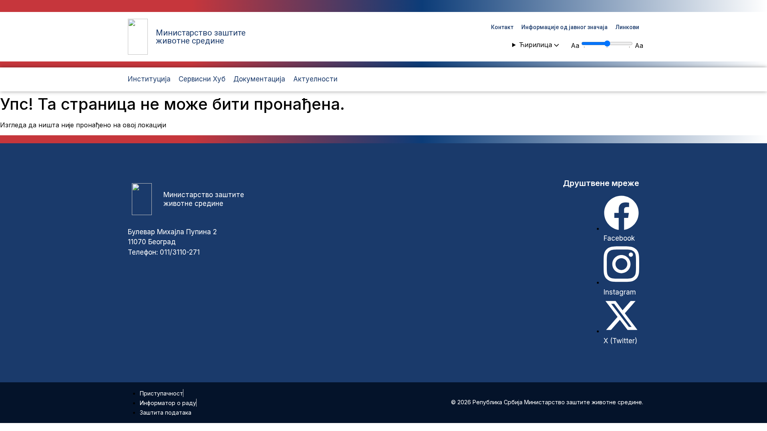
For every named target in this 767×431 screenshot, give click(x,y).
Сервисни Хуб (202, 79)
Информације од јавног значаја (564, 27)
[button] (535, 44)
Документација (259, 79)
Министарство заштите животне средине (201, 36)
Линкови (627, 27)
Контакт (502, 27)
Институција (149, 79)
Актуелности (315, 79)
